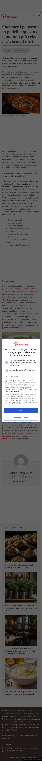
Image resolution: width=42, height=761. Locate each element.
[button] (21, 376)
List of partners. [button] (14, 391)
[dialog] (21, 380)
